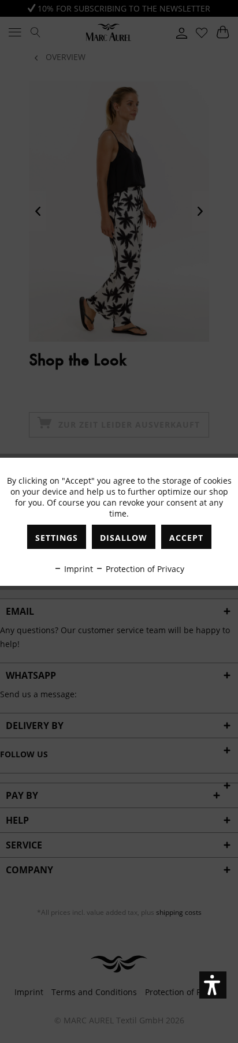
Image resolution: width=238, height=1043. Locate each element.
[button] (212, 985)
